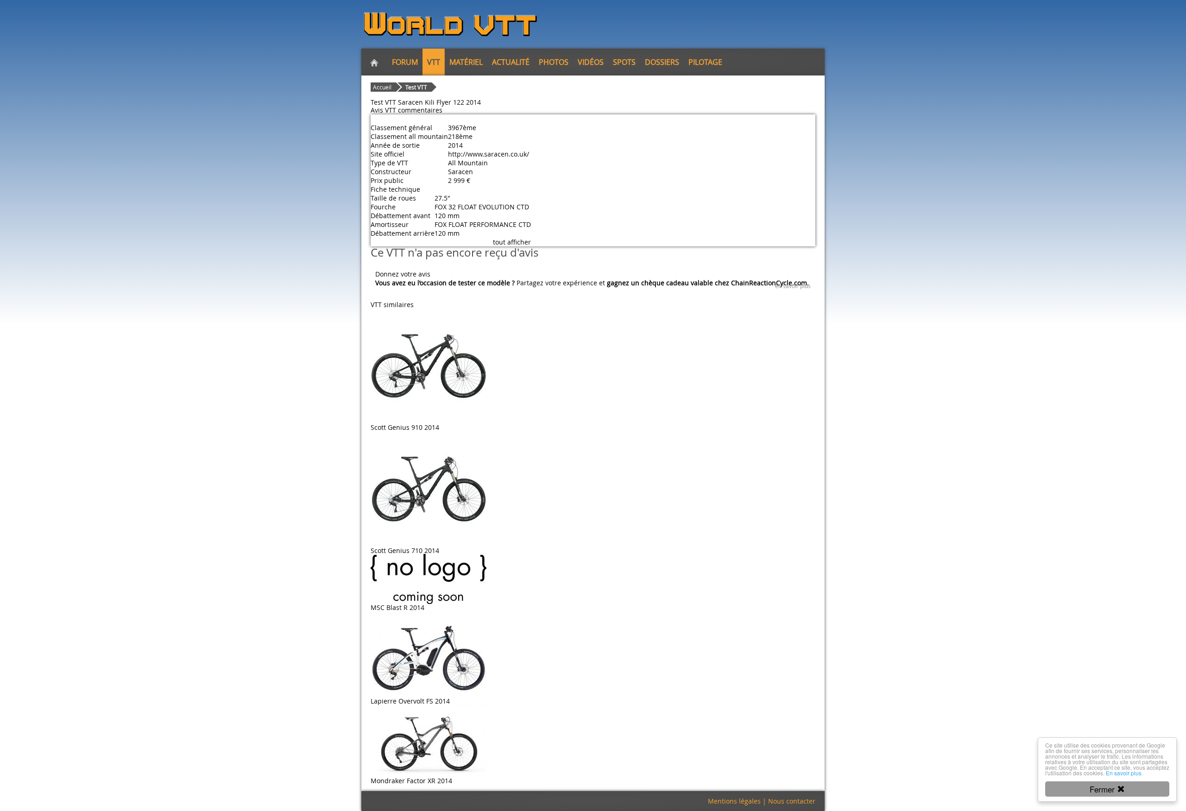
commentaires (420, 110)
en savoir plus (793, 285)
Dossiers (662, 62)
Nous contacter (791, 801)
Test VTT (416, 87)
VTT (433, 62)
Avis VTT (383, 110)
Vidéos (591, 62)
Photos (553, 62)
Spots (624, 62)
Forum (405, 62)
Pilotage (705, 62)
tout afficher (512, 242)
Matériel (466, 62)
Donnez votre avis (402, 274)
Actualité (511, 62)
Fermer (1103, 789)
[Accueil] (374, 62)
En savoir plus (1124, 773)
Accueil (382, 87)
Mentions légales (734, 801)
